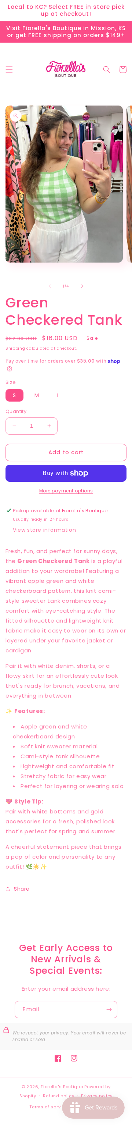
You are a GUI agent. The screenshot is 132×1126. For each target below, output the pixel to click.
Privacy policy (97, 1096)
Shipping (15, 348)
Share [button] (22, 888)
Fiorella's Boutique (62, 1087)
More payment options (66, 491)
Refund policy (58, 1096)
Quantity (16, 411)
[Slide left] (50, 286)
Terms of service (48, 1107)
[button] (9, 69)
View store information (44, 530)
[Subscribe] (109, 1009)
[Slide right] (82, 286)
